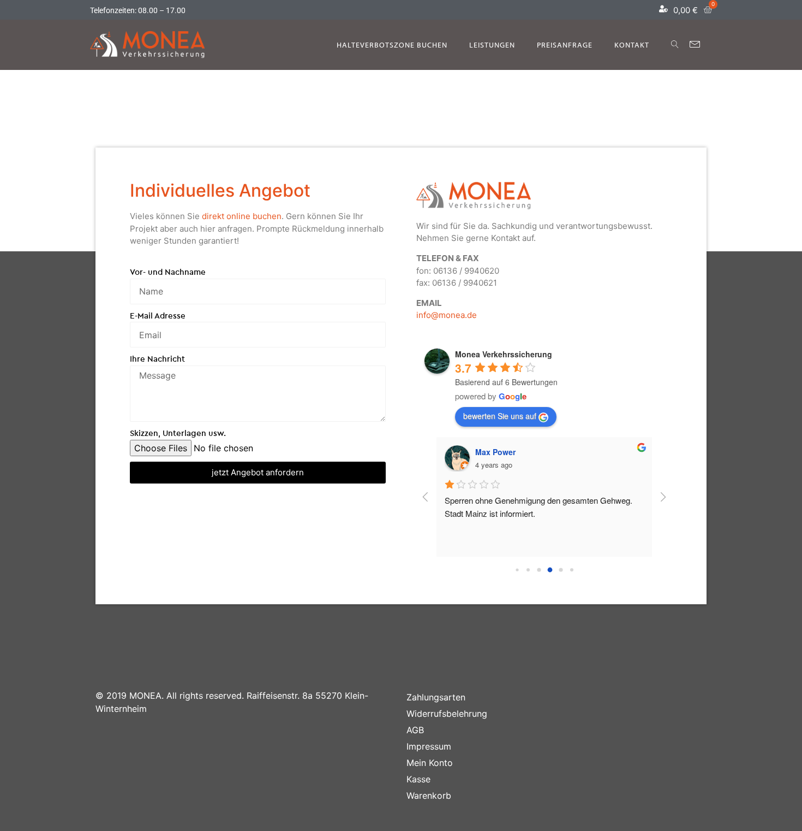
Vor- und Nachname (168, 272)
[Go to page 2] (539, 569)
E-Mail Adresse (157, 315)
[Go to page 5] (571, 569)
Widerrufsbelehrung (446, 713)
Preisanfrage (564, 45)
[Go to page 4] (560, 569)
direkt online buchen (242, 216)
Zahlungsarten (435, 697)
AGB (415, 729)
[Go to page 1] (528, 569)
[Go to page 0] (517, 569)
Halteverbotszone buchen (392, 45)
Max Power (495, 451)
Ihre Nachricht (157, 358)
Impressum (428, 746)
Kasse (418, 779)
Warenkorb (428, 795)
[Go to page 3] (549, 570)
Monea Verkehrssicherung (503, 354)
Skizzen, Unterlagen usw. (178, 433)
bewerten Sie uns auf (499, 415)
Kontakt (631, 45)
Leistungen (492, 45)
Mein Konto (429, 762)
